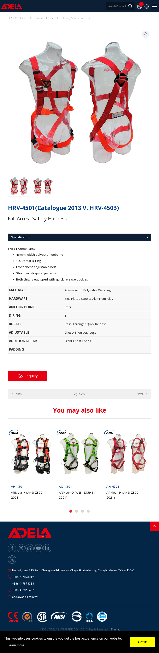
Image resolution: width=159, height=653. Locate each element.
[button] (71, 511)
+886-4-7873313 (23, 583)
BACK (82, 394)
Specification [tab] (20, 237)
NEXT (140, 394)
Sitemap (115, 629)
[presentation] (13, 462)
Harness (38, 18)
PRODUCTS (22, 18)
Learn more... (17, 645)
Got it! (142, 642)
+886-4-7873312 (23, 577)
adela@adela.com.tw (24, 596)
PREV (19, 394)
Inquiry (31, 375)
